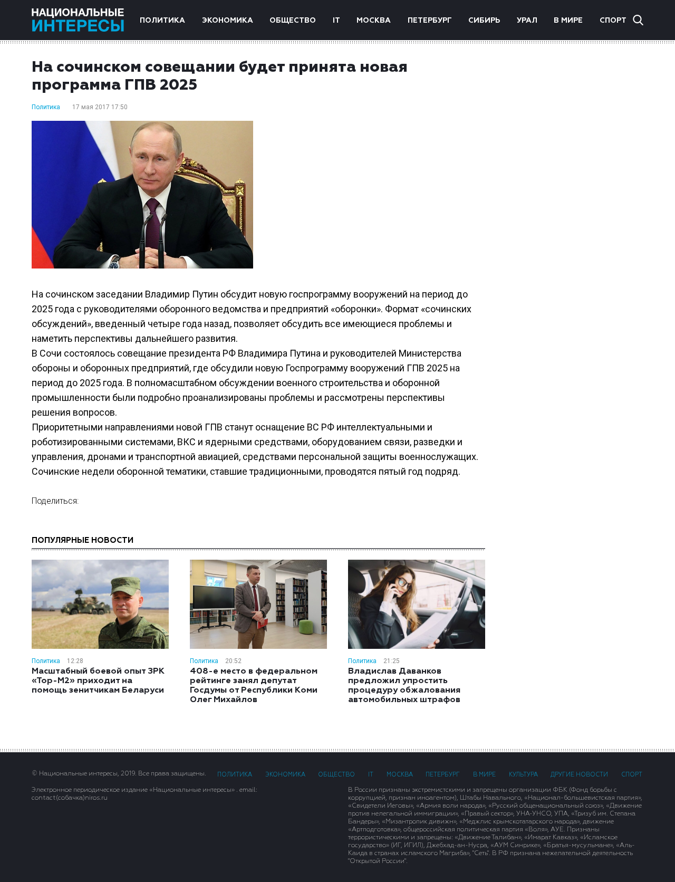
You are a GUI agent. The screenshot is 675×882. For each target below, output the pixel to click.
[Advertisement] (575, 226)
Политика (162, 20)
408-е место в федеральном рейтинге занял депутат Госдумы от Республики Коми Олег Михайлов (253, 685)
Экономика (227, 20)
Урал (527, 20)
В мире (568, 20)
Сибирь (484, 20)
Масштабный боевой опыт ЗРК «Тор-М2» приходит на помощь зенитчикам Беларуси (98, 681)
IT (336, 20)
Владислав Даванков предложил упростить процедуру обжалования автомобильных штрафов (404, 685)
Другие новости (579, 775)
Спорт (613, 20)
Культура (523, 775)
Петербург (430, 20)
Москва (373, 20)
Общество (292, 20)
